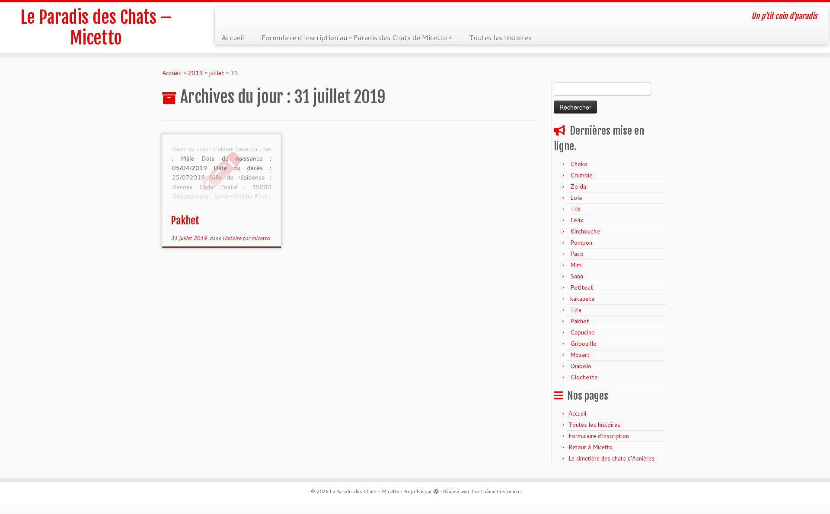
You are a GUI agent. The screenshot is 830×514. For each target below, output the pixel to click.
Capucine (582, 332)
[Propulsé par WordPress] (436, 490)
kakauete (582, 298)
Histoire (232, 238)
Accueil (232, 37)
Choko (578, 164)
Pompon (581, 242)
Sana (576, 276)
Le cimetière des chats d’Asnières (611, 458)
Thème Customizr (500, 491)
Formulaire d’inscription (598, 436)
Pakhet (185, 220)
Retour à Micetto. (591, 447)
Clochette (584, 377)
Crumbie (581, 175)
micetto (261, 238)
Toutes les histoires (500, 37)
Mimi (576, 265)
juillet (216, 73)
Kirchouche (585, 231)
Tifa (575, 310)
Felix (576, 220)
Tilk (575, 209)
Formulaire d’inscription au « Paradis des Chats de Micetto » (357, 37)
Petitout (581, 287)
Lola (576, 197)
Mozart (580, 354)
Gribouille (583, 343)
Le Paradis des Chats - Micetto (364, 491)
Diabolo (580, 366)
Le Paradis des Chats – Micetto (96, 27)
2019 (195, 73)
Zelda (578, 186)
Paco (577, 253)
